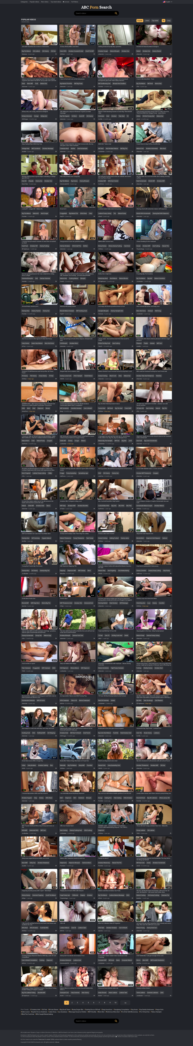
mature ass (63, 278)
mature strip (101, 570)
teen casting (117, 798)
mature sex (43, 83)
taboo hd (74, 700)
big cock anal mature (104, 733)
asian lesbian (113, 992)
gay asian (134, 1009)
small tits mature (51, 895)
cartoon (164, 538)
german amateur (65, 246)
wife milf (24, 830)
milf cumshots (36, 148)
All (163, 20)
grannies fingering (37, 895)
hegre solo (159, 1009)
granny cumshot (141, 570)
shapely (31, 181)
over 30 (24, 181)
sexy (35, 798)
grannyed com (64, 992)
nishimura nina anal (113, 1012)
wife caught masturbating (44, 1014)
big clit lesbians (152, 798)
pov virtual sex (145, 1012)
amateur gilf (33, 246)
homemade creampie (28, 700)
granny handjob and (117, 311)
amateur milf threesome (144, 473)
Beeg (61, 411)
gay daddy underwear (147, 1009)
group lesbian (141, 830)
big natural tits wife (66, 83)
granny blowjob (84, 181)
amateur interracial (65, 960)
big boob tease (65, 1009)
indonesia (101, 116)
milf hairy (63, 505)
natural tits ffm (116, 862)
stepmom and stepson (153, 538)
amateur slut (78, 603)
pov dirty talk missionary (129, 1012)
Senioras (24, 54)
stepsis (82, 895)
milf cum (159, 343)
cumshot (161, 603)
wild (99, 473)
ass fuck (139, 440)
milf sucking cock (81, 311)
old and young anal (148, 116)
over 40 (73, 927)
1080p (50, 473)
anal (107, 116)
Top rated (155, 20)
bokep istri (44, 116)
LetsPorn (100, 476)
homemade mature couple (144, 505)
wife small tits (76, 246)
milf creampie (46, 668)
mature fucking (141, 895)
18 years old (140, 408)
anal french (86, 733)
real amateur (113, 603)
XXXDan (62, 54)
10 (115, 1003)
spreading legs (83, 473)
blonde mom (140, 538)
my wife (139, 700)
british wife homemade (143, 213)
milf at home (41, 700)
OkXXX (62, 379)
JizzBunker (101, 151)
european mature (127, 960)
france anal (101, 408)
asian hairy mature (37, 343)
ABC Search (96, 7)
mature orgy (47, 635)
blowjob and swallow (119, 83)
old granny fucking (153, 895)
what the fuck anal (28, 1014)
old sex (53, 51)
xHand (100, 216)
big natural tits (73, 213)
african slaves (53, 1009)
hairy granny (25, 343)
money (48, 408)
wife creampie (64, 700)
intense (152, 343)
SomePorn (25, 411)
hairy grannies (75, 992)
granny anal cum (152, 927)
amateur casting (43, 765)
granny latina (125, 538)
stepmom (40, 408)
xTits (138, 86)
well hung (158, 311)
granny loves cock (65, 376)
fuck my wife (44, 927)
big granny (74, 181)
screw (148, 862)
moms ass (158, 83)
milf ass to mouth (75, 733)
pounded (89, 765)
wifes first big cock (104, 343)
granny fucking (44, 246)
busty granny (148, 733)
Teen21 (100, 346)
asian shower (102, 992)
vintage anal (25, 148)
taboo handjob (156, 1012)
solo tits (139, 733)
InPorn (24, 346)
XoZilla (100, 119)
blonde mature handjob (67, 311)
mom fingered (26, 473)
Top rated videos (56, 2)
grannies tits (165, 895)
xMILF (99, 638)
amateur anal (40, 505)
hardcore (81, 798)
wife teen (101, 927)
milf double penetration (157, 960)
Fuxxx (61, 541)
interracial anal (88, 603)
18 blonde (75, 895)
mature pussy (122, 213)
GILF (74, 798)
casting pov (108, 798)
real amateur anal (126, 733)
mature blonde (123, 278)
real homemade (141, 181)
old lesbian (36, 51)
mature (83, 440)
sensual (150, 311)
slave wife (63, 51)
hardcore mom (86, 862)
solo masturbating (123, 570)
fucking (139, 668)
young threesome (78, 538)
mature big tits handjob (105, 440)
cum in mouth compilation (29, 960)
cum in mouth (88, 408)
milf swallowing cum (104, 83)
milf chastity (92, 1012)
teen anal (121, 116)
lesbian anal (77, 960)
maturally (62, 765)
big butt (150, 278)
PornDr (62, 281)
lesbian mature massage (116, 895)
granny (70, 440)
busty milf (82, 765)
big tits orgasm (64, 116)
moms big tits (46, 603)
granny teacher (36, 311)
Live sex (66, 2)
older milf (31, 505)
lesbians (156, 733)
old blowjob (63, 343)
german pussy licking (153, 635)
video (23, 765)
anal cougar (44, 213)
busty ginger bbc (77, 1009)
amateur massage (48, 148)
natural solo (101, 765)
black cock (113, 376)
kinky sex (32, 862)
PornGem (62, 866)
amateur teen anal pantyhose (145, 376)
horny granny (43, 376)
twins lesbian (141, 992)
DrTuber (62, 508)
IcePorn (62, 801)
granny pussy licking (154, 570)
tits (115, 213)
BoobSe (139, 898)
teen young (89, 538)
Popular (139, 20)
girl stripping (51, 733)
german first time (78, 635)
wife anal (25, 927)
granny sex (39, 181)
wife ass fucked (113, 181)
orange (36, 116)
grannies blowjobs (27, 278)
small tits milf (90, 51)
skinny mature (75, 668)
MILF (61, 798)
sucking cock (26, 733)
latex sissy (52, 1012)
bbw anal (163, 148)
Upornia (24, 606)
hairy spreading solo (114, 765)
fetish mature (88, 376)
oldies (138, 116)
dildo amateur (128, 798)
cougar (77, 440)
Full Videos (74, 2)
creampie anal (64, 148)
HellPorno (63, 476)
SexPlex (139, 963)
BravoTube (25, 184)
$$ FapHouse (25, 249)
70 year (51, 376)
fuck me (115, 733)
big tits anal (118, 408)
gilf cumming (36, 538)
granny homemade (27, 635)
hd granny (35, 570)
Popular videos (34, 2)
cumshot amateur (76, 408)
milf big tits (123, 148)
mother (73, 148)
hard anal (127, 246)
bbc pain (128, 505)
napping (62, 570)
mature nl (35, 213)
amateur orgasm (27, 798)
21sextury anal (35, 1009)
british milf (152, 181)
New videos (44, 2)
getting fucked (114, 538)
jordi (130, 440)
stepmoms (63, 862)
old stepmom (64, 668)
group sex (38, 635)
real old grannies (103, 700)
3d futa (44, 1009)
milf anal (150, 83)
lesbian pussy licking (104, 213)
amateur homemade (159, 862)
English (168, 2)
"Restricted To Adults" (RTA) (46, 1039)
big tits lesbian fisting (28, 992)
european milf (102, 960)
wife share (83, 213)
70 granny (25, 376)
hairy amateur (32, 765)
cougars (49, 440)
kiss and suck (141, 798)
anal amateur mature (112, 148)
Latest (147, 20)
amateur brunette (83, 505)
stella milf (63, 440)
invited (113, 700)
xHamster (101, 54)
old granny (45, 51)
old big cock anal (117, 635)
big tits (164, 408)
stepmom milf (72, 570)
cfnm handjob (78, 376)
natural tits (165, 246)
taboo (48, 505)
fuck (36, 83)
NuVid (61, 995)
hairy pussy (166, 570)
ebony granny (102, 246)
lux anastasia (62, 1012)
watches (158, 376)
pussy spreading (71, 473)
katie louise (26, 1012)
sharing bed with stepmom (161, 213)
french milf (128, 408)
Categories (24, 2)
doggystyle (63, 213)
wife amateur (34, 927)
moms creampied (84, 700)
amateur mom (74, 343)
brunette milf (41, 992)
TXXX (23, 671)
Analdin (24, 151)
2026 (23, 408)
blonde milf (25, 603)
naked (138, 51)
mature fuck (140, 148)
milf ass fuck (140, 862)
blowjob (83, 278)
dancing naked (102, 603)
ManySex (62, 573)
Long (168, 20)
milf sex (117, 440)
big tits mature (26, 51)
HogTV (62, 216)
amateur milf (102, 181)
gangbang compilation (121, 1009)
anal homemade (82, 148)
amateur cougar (103, 51)
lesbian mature (64, 927)
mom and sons (141, 311)
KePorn (62, 703)
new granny (85, 992)
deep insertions (107, 1009)
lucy (148, 603)
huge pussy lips (65, 895)
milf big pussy (78, 83)
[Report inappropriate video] (55, 54)
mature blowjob (114, 51)
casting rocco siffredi (92, 1009)
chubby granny (148, 668)
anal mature (113, 278)
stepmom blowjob (74, 862)
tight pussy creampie (117, 668)
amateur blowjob (65, 635)
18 (127, 116)
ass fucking (156, 246)
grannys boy (25, 570)
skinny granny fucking (115, 246)
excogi (100, 798)
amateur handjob (111, 927)
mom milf (30, 83)
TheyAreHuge (140, 249)
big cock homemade (150, 440)
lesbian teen (123, 992)
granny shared (156, 51)
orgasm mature (46, 538)
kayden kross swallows (39, 1012)
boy (51, 765)
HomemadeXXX (64, 184)
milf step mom (35, 603)
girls (33, 733)
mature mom (25, 440)
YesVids (100, 86)
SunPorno (101, 184)
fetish (126, 635)
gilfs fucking (88, 830)
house (138, 246)
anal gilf (81, 116)
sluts (23, 83)
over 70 (107, 635)
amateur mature (159, 505)
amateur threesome (142, 765)
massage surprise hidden (77, 1012)
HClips (62, 606)
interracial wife (34, 830)
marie (118, 960)
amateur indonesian (152, 148)
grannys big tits (44, 570)
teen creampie (26, 668)
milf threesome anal (66, 603)
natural (158, 408)
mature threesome (65, 538)
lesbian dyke (82, 927)
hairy (90, 213)
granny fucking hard (76, 830)
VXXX (23, 768)
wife (127, 895)
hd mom (74, 116)
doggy (62, 473)
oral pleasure (159, 700)
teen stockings (148, 700)
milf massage (124, 603)
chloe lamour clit (164, 798)
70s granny (33, 376)
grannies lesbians (152, 992)
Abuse (57, 1042)
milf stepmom (85, 668)
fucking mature (73, 278)
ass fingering (112, 570)
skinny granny (26, 895)
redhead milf (41, 733)
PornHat (24, 216)
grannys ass (25, 311)
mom (28, 408)
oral (36, 278)
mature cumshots (160, 278)
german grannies (45, 278)
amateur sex (125, 51)
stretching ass (141, 603)
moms (138, 960)
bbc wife (121, 505)
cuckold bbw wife (103, 505)
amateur (113, 116)
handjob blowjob (103, 311)
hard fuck (25, 246)
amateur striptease (43, 862)
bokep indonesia (27, 116)
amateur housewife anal (76, 51)
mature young (141, 927)
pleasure (139, 343)
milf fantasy (81, 570)
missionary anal (103, 278)
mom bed (101, 1012)
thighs (146, 343)
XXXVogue (25, 119)
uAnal (138, 119)
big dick (113, 505)
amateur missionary (104, 862)
